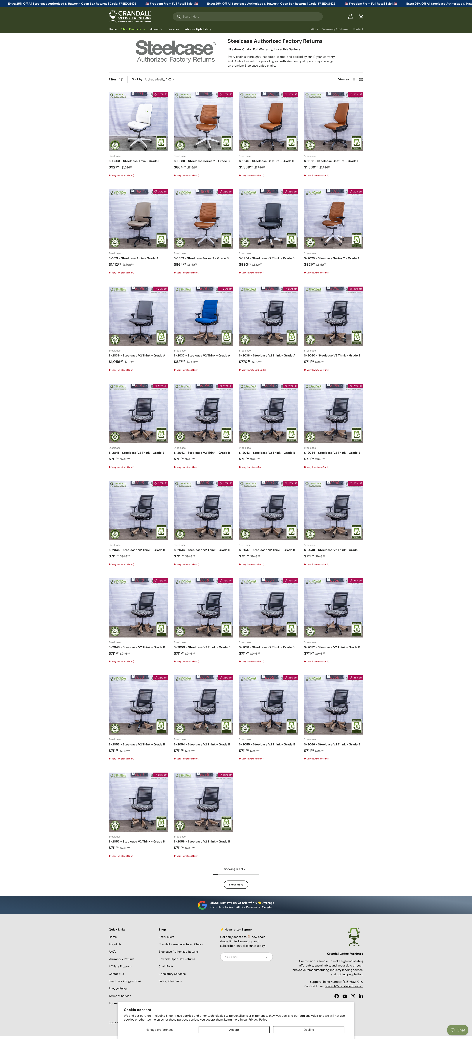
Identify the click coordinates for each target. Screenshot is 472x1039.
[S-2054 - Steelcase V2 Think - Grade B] (203, 705)
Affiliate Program (120, 966)
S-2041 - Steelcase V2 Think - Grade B (136, 453)
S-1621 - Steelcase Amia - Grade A (133, 258)
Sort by (137, 79)
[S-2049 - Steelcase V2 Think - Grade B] (138, 607)
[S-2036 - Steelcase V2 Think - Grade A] (138, 316)
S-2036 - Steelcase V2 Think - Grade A (137, 355)
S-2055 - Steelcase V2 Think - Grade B (267, 744)
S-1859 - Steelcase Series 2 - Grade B (201, 258)
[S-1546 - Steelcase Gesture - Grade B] (268, 121)
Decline (309, 1030)
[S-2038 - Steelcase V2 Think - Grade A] (268, 316)
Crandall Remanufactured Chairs (181, 944)
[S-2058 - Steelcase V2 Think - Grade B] (203, 802)
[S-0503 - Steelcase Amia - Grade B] (138, 121)
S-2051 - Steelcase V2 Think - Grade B (266, 647)
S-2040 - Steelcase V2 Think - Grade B (332, 355)
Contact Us (116, 974)
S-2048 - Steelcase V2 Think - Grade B (332, 550)
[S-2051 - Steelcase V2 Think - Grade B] (268, 607)
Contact (358, 29)
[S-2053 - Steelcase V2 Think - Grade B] (138, 705)
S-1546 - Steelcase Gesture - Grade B (266, 161)
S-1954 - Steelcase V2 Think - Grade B (266, 258)
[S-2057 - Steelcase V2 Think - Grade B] (138, 802)
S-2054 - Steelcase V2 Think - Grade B (202, 744)
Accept (234, 1030)
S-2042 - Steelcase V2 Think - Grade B (202, 453)
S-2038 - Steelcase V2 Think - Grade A (267, 355)
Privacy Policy (258, 1019)
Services (173, 29)
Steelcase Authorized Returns (179, 952)
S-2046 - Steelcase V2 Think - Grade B (202, 550)
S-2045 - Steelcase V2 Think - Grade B (137, 550)
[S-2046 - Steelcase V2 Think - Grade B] (203, 510)
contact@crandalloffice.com (344, 986)
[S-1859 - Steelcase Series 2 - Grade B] (203, 219)
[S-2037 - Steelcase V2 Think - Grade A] (203, 316)
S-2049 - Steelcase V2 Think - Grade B (137, 647)
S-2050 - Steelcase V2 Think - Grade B (202, 647)
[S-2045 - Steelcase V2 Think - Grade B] (138, 510)
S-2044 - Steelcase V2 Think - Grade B (332, 453)
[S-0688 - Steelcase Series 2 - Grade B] (203, 121)
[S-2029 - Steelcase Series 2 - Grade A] (333, 219)
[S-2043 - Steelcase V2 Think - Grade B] (268, 413)
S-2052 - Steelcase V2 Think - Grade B (332, 647)
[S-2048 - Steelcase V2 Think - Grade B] (333, 510)
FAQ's (314, 29)
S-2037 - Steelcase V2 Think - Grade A (202, 355)
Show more (236, 884)
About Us (115, 944)
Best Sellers (166, 937)
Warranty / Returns (335, 29)
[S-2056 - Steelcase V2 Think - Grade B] (333, 705)
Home (113, 29)
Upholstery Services (172, 974)
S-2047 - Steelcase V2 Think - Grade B (267, 550)
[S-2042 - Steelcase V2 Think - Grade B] (203, 413)
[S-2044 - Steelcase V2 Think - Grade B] (333, 413)
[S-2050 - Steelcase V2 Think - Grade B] (203, 607)
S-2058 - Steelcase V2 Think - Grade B (202, 841)
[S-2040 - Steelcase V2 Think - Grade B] (333, 316)
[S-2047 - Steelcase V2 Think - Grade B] (268, 510)
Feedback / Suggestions (125, 981)
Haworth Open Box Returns (177, 959)
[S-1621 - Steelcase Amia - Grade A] (138, 219)
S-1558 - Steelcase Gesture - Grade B (331, 161)
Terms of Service (120, 996)
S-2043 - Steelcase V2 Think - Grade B (267, 453)
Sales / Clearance (170, 981)
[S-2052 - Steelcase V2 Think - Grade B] (333, 607)
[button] (361, 16)
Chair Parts (166, 966)
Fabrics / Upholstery (197, 29)
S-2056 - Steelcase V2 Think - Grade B (332, 744)
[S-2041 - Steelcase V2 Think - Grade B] (138, 413)
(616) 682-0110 (353, 982)
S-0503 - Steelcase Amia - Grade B (134, 161)
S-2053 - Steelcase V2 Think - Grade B (137, 744)
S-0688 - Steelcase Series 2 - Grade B (202, 161)
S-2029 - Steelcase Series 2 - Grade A (332, 258)
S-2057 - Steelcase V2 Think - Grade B (137, 841)
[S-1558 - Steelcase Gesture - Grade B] (333, 121)
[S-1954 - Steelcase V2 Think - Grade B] (268, 219)
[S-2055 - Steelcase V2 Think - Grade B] (268, 705)
